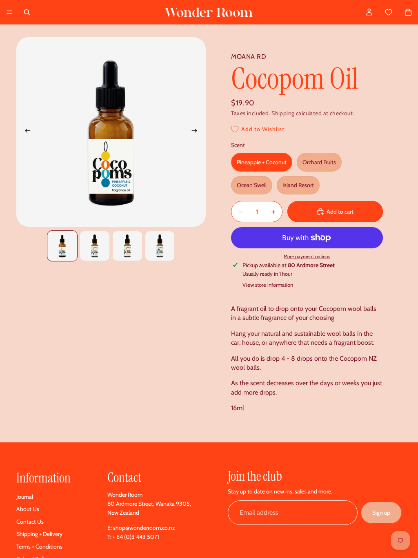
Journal (24, 496)
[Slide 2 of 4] (94, 246)
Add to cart (340, 211)
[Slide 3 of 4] (127, 246)
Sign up (381, 512)
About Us (27, 509)
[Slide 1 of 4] (62, 246)
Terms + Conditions (39, 546)
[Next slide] (197, 132)
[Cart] (397, 12)
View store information (267, 284)
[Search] (27, 12)
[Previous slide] (25, 132)
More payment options (307, 256)
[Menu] (9, 12)
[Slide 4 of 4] (160, 246)
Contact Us (30, 521)
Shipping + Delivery (39, 534)
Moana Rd (248, 56)
